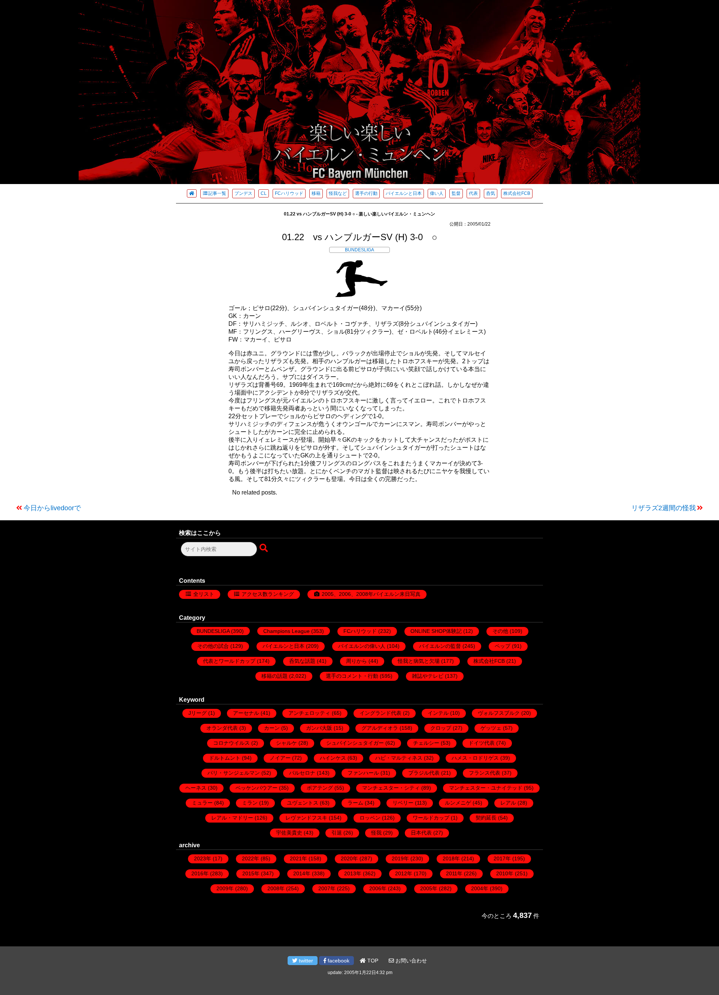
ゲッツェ (490, 728)
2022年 (250, 858)
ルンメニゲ (458, 803)
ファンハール (363, 773)
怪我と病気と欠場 (419, 661)
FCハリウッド (289, 193)
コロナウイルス (231, 743)
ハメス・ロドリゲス (475, 758)
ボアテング (320, 788)
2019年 (400, 858)
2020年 (349, 858)
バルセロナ (302, 773)
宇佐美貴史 (289, 833)
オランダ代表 (222, 728)
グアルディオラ (379, 728)
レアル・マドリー (232, 818)
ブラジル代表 (424, 773)
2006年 (377, 888)
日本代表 (421, 833)
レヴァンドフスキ (306, 818)
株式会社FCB (516, 193)
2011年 (454, 873)
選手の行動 (366, 193)
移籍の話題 (274, 676)
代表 (473, 193)
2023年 (202, 858)
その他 (500, 631)
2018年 (451, 858)
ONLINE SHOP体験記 (436, 631)
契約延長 (486, 818)
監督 (456, 193)
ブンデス (243, 193)
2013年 (352, 873)
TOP (372, 961)
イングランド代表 (380, 713)
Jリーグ (197, 713)
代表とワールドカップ (229, 661)
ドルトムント (224, 758)
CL (264, 193)
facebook (337, 961)
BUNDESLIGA (359, 249)
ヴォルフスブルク (499, 713)
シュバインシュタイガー (355, 743)
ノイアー (280, 758)
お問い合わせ (410, 961)
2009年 (225, 888)
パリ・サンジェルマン (233, 773)
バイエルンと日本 (404, 193)
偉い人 (436, 193)
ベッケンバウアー (256, 788)
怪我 (376, 833)
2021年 (298, 858)
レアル (508, 803)
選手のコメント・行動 (352, 676)
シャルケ (286, 743)
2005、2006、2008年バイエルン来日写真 (371, 594)
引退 (336, 833)
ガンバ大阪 (319, 728)
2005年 (428, 888)
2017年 (502, 858)
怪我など (338, 193)
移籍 (316, 193)
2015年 (251, 873)
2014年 (301, 873)
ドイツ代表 (481, 743)
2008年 (276, 888)
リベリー (402, 803)
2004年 (479, 888)
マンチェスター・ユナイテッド (485, 788)
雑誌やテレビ (427, 676)
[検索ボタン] (264, 548)
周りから (356, 661)
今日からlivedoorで (52, 508)
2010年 (504, 873)
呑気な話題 (302, 661)
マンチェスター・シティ (391, 788)
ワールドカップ (431, 818)
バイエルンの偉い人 (361, 646)
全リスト (203, 594)
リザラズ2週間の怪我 (663, 508)
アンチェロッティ (309, 713)
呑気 (490, 193)
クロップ (440, 728)
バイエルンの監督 (440, 646)
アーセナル (246, 713)
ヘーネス (195, 788)
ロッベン (370, 818)
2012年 (403, 873)
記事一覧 (217, 193)
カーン (272, 728)
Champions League (286, 631)
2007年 (327, 888)
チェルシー (426, 743)
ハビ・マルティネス (398, 758)
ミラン (250, 803)
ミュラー (202, 803)
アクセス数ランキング (268, 594)
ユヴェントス (302, 803)
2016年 (200, 873)
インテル (438, 713)
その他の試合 (213, 646)
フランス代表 (484, 773)
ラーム (355, 803)
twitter (305, 961)
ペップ (502, 646)
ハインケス (333, 758)
